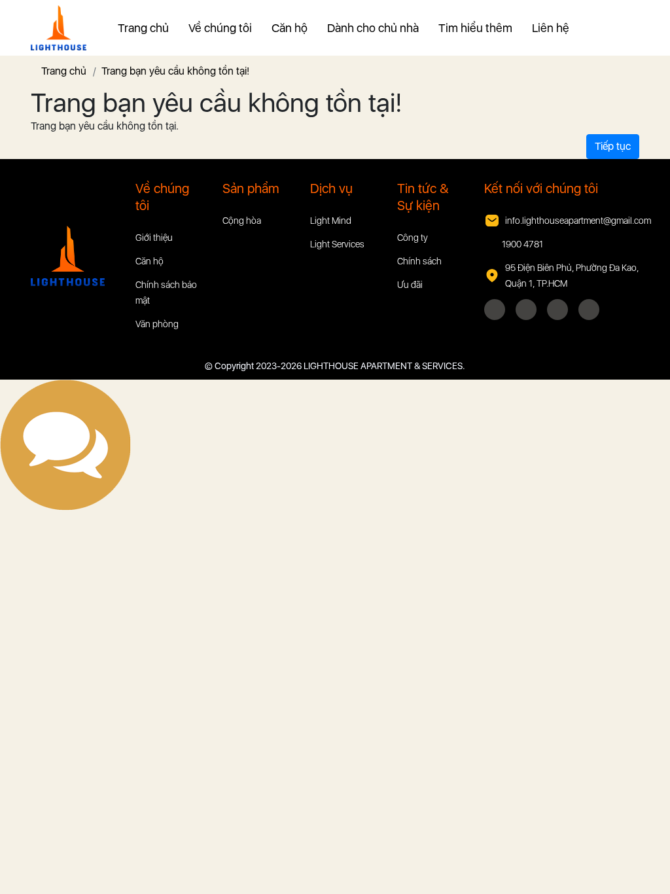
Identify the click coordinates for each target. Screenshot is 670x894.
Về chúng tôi (220, 28)
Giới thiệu (154, 237)
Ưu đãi (410, 284)
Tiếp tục (613, 146)
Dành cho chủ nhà (373, 28)
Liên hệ (550, 28)
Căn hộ (290, 28)
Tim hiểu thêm (475, 28)
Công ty (412, 237)
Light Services (337, 244)
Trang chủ (143, 28)
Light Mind (330, 220)
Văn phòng (157, 324)
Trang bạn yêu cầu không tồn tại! (175, 71)
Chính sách (419, 261)
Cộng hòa (241, 220)
